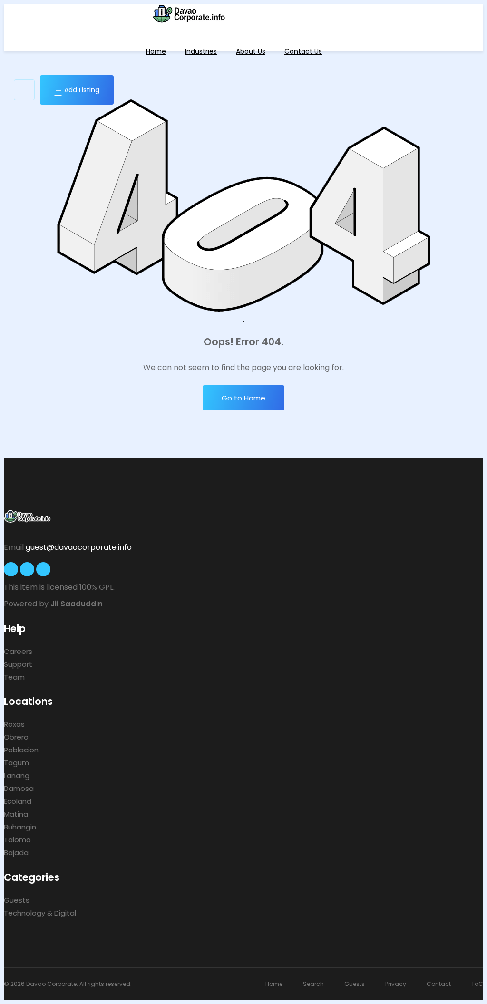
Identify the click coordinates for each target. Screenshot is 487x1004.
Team (14, 677)
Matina (16, 814)
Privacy (395, 984)
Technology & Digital (40, 913)
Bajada (16, 853)
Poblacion (21, 750)
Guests (16, 900)
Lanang (16, 775)
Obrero (16, 737)
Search (313, 984)
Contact (439, 984)
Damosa (19, 788)
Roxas (14, 724)
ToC (477, 984)
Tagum (16, 763)
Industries (201, 51)
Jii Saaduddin (76, 604)
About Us (250, 51)
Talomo (17, 840)
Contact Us (303, 51)
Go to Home (243, 398)
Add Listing (81, 90)
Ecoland (17, 801)
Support (18, 664)
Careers (18, 651)
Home (156, 51)
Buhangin (20, 827)
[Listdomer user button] (24, 90)
